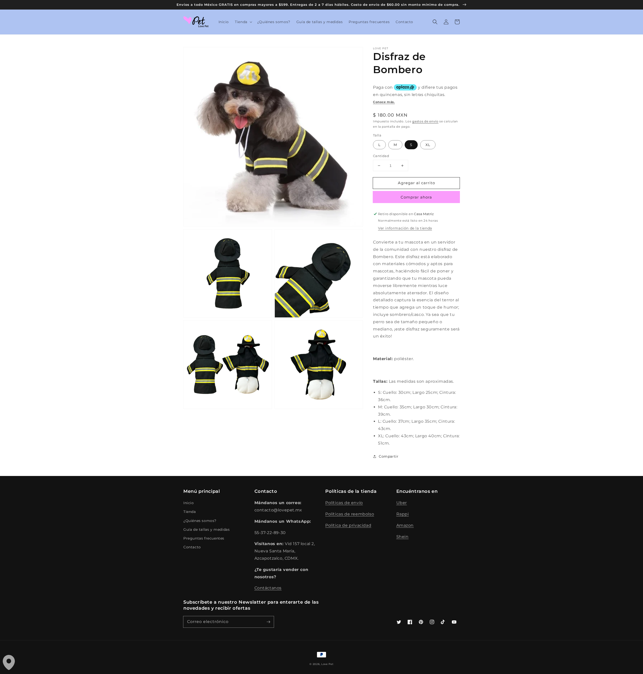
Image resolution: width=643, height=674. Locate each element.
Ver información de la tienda (405, 228)
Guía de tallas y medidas (206, 529)
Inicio (188, 503)
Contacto (192, 547)
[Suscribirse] (268, 621)
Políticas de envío (344, 502)
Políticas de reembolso (349, 514)
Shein (402, 536)
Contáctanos (268, 588)
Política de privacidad (348, 525)
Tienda (189, 511)
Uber (401, 502)
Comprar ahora (416, 197)
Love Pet (327, 664)
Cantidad (381, 156)
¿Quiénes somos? (200, 520)
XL (427, 144)
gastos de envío (425, 121)
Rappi (402, 514)
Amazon (405, 525)
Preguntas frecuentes (203, 538)
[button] (243, 22)
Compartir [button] (388, 456)
